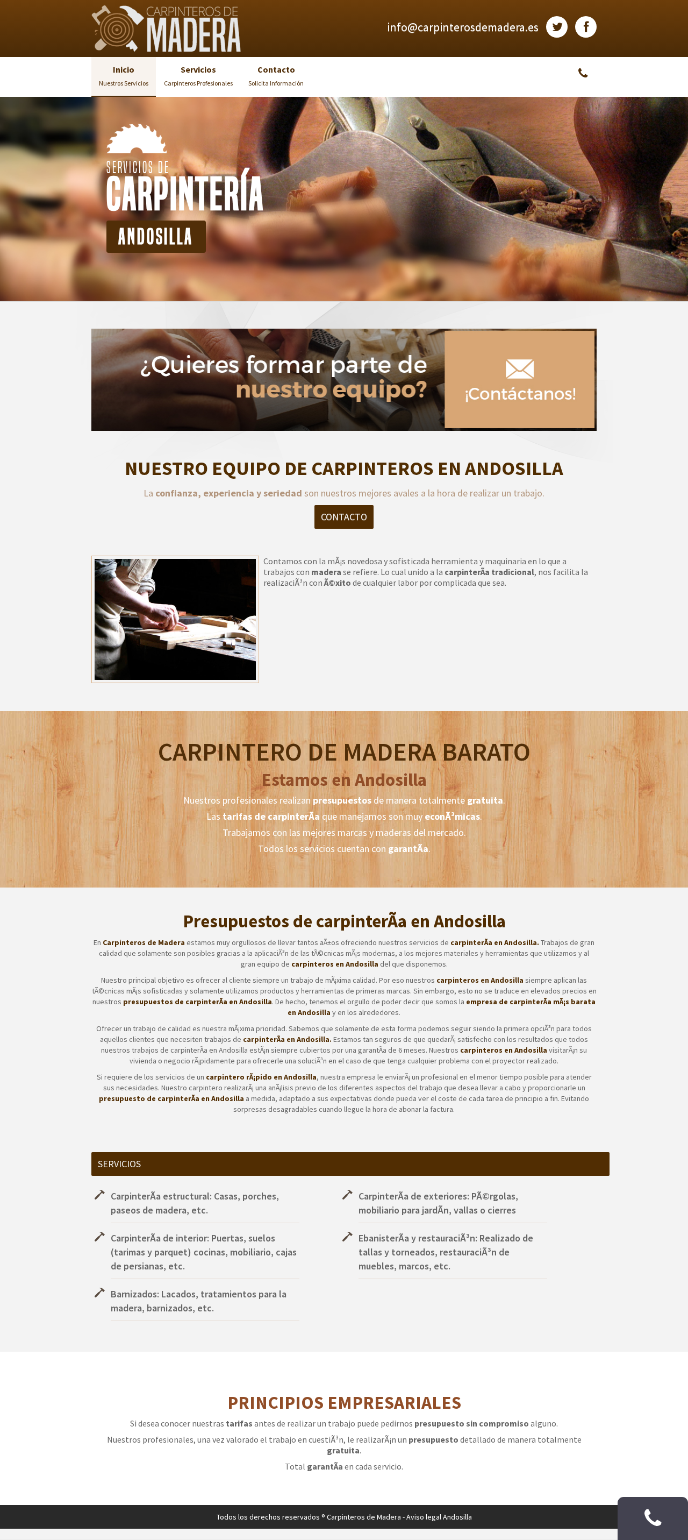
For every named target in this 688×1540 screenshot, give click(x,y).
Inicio (123, 75)
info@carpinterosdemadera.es (463, 26)
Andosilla (457, 1517)
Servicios (198, 75)
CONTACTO (344, 516)
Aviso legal (423, 1517)
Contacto (276, 75)
